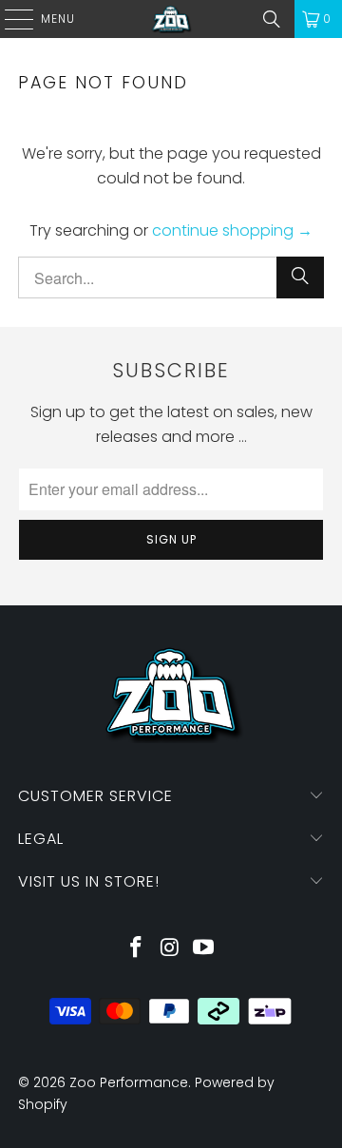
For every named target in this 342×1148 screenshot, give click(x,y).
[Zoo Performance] (171, 19)
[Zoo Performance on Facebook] (136, 948)
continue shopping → (232, 230)
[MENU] (9, 19)
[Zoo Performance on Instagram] (170, 948)
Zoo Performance (128, 1082)
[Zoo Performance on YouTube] (204, 948)
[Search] (272, 19)
